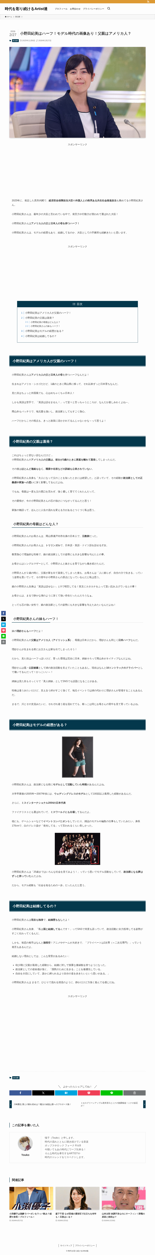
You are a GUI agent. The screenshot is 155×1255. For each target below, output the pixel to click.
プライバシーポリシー (85, 1245)
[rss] (148, 1)
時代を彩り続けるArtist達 (26, 9)
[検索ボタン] (108, 8)
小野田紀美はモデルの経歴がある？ (44, 331)
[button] (20, 1092)
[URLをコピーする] (134, 1092)
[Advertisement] (77, 167)
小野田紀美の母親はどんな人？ (45, 322)
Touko (25, 1154)
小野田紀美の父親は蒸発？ (39, 318)
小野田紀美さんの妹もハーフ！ (45, 326)
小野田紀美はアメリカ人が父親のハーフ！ (48, 313)
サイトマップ (66, 1245)
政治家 (15, 40)
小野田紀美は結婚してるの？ (41, 336)
